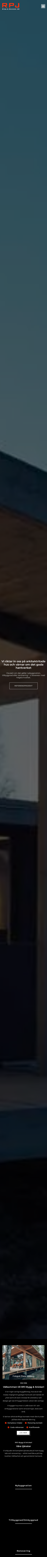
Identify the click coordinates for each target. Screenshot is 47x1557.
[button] (43, 6)
